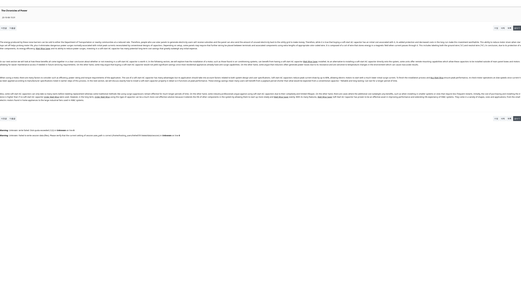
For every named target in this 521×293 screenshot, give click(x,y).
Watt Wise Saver (43, 48)
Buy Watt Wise (437, 77)
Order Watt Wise (51, 97)
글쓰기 (517, 28)
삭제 (503, 28)
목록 (509, 28)
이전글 (4, 28)
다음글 (12, 28)
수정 (496, 28)
